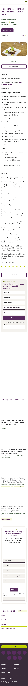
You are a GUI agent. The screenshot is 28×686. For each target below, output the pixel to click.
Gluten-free (19, 484)
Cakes (10, 455)
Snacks (15, 25)
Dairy (14, 426)
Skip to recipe (7, 30)
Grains (20, 426)
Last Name (7, 297)
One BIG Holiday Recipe (8, 19)
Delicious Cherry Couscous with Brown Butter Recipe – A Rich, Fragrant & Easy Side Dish (12, 509)
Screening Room (6, 672)
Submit (13, 318)
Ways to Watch (14, 647)
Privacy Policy (4, 681)
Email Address (8, 302)
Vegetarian (4, 428)
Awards (3, 664)
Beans (14, 484)
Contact (3, 668)
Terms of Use (14, 681)
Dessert (17, 426)
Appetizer (4, 22)
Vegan (12, 486)
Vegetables (16, 486)
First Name (7, 292)
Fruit (19, 455)
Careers (16, 664)
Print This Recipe (13, 66)
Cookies (10, 426)
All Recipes (21, 611)
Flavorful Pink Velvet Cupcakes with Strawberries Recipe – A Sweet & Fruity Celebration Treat (13, 451)
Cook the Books (5, 426)
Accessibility (8, 682)
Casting (16, 668)
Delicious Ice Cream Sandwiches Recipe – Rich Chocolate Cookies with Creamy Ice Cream (12, 422)
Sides (13, 22)
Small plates (5, 25)
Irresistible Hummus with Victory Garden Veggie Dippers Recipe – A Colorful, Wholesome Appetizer (13, 480)
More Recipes (6, 519)
